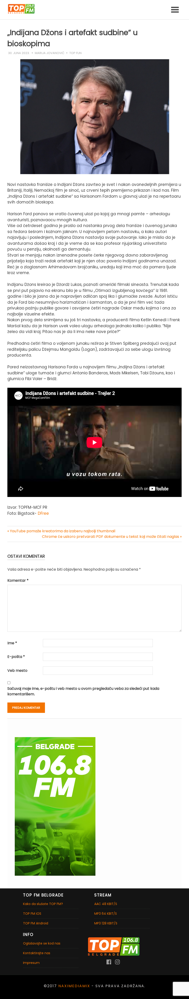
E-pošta (16, 656)
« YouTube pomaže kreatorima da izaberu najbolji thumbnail (61, 531)
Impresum (31, 962)
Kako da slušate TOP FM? (43, 904)
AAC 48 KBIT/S (105, 904)
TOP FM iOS (32, 913)
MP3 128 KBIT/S (105, 923)
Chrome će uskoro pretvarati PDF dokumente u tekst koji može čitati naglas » (112, 536)
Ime (12, 643)
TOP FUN (75, 53)
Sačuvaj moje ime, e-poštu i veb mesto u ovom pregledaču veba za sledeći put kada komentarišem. (83, 691)
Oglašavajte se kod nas (41, 943)
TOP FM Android (35, 923)
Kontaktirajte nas (36, 953)
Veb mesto (17, 670)
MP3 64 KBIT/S (105, 913)
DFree (43, 513)
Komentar (18, 580)
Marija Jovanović (49, 53)
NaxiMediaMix (74, 986)
